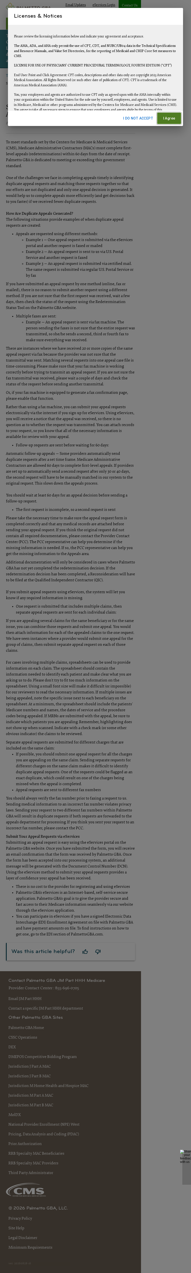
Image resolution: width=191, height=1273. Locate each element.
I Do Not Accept (138, 118)
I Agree (169, 118)
